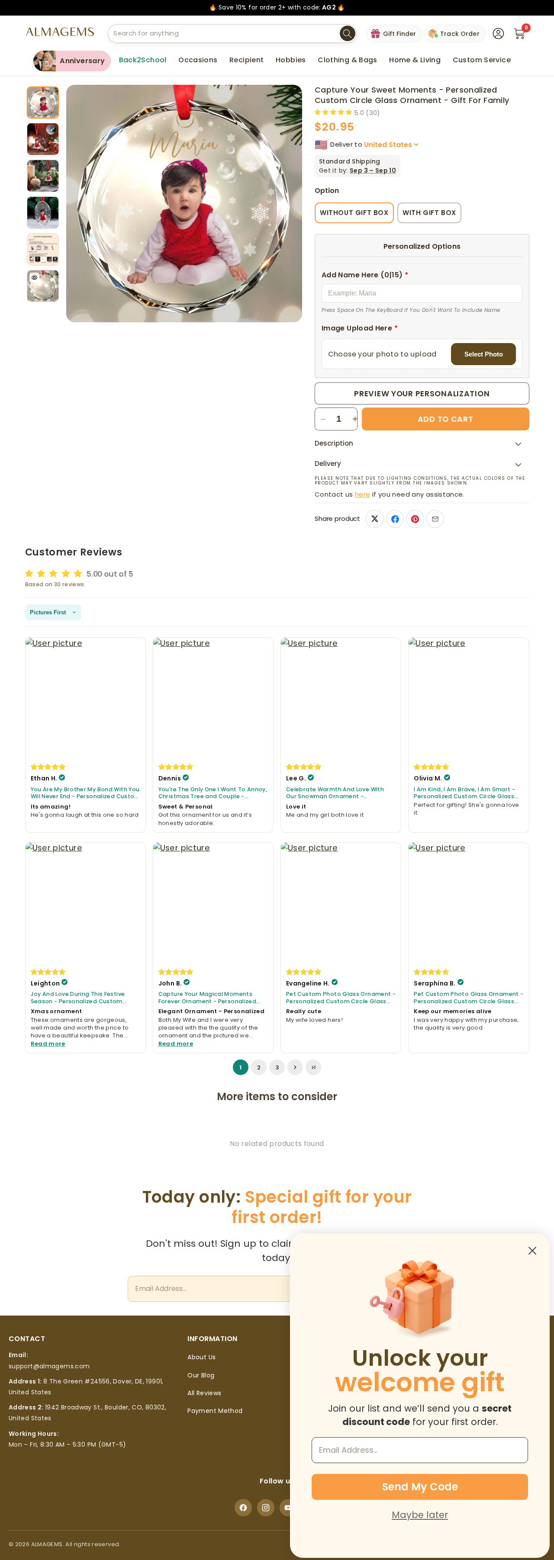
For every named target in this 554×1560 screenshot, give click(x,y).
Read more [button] (48, 1043)
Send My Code (420, 1487)
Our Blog (200, 1375)
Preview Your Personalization (422, 393)
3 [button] (277, 1067)
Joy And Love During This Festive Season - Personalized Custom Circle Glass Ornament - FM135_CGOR (78, 998)
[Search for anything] (347, 34)
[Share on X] (374, 519)
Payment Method (214, 1410)
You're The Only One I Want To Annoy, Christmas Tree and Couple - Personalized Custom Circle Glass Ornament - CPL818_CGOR (212, 793)
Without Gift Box (354, 212)
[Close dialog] (532, 1250)
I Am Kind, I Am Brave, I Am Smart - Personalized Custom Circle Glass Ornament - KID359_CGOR (464, 793)
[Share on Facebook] (395, 519)
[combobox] (232, 33)
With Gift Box (429, 212)
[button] (197, 60)
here (362, 494)
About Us (201, 1357)
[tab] (43, 103)
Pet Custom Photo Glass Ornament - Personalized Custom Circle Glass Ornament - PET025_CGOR (341, 998)
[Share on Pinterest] (415, 519)
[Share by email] (435, 519)
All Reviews (204, 1393)
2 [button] (259, 1067)
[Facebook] (243, 1507)
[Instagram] (265, 1507)
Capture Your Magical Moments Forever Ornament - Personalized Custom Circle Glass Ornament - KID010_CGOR (207, 998)
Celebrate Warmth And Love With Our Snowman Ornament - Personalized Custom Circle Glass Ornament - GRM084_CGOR (336, 793)
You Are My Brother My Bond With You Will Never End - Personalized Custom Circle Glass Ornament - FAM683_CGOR (85, 793)
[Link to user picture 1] (85, 697)
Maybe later (420, 1515)
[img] (48, 766)
